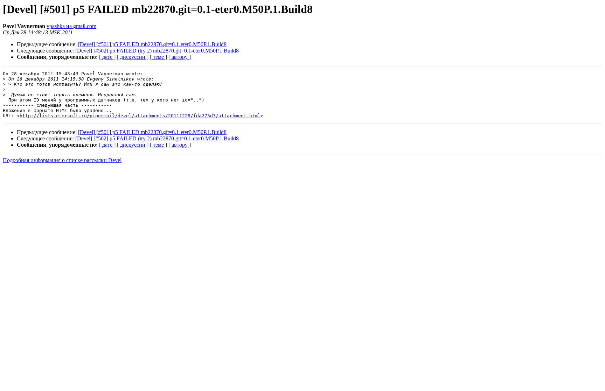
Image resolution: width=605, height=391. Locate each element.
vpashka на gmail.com (71, 26)
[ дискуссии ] (132, 57)
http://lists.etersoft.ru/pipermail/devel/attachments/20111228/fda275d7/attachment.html (140, 115)
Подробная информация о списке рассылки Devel (62, 160)
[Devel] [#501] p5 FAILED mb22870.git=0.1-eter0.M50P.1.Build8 (152, 44)
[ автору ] (179, 57)
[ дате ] (107, 57)
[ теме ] (158, 57)
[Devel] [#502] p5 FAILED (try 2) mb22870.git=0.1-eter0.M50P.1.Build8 (157, 51)
